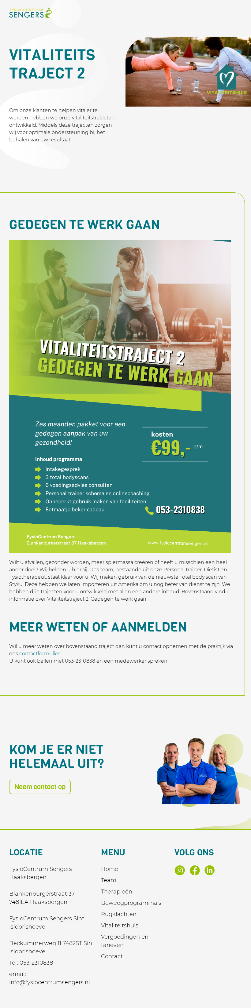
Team (108, 880)
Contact (112, 956)
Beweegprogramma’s (131, 903)
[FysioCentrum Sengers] (30, 13)
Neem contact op (40, 786)
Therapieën (116, 891)
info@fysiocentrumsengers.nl (49, 982)
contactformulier (39, 654)
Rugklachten (119, 914)
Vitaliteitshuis (119, 925)
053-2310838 (36, 962)
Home (109, 869)
